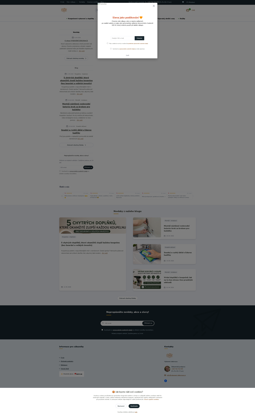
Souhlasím (134, 406)
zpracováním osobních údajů (127, 49)
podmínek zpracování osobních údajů (138, 43)
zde (136, 412)
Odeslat (139, 38)
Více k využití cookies (151, 399)
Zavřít (127, 55)
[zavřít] (153, 6)
